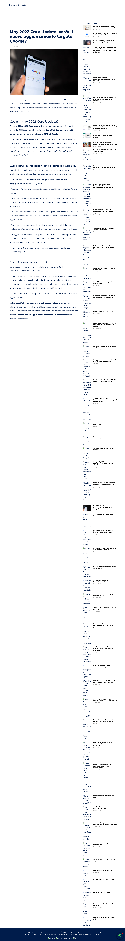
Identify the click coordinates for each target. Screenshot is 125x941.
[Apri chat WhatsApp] (120, 936)
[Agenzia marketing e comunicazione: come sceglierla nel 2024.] (87, 85)
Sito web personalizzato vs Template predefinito (102, 582)
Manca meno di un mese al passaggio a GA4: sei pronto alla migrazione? (103, 212)
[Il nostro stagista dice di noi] (87, 873)
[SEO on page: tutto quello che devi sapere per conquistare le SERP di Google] (87, 333)
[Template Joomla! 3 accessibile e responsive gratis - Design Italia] (87, 729)
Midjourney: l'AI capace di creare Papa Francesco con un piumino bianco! (104, 248)
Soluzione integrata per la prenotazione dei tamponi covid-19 (105, 824)
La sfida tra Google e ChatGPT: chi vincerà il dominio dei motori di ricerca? (104, 382)
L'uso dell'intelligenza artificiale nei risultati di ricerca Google (104, 297)
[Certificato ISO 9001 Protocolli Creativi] (64, 938)
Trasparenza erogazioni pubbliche (92, 932)
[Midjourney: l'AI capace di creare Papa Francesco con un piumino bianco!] (87, 255)
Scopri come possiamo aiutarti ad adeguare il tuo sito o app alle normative (104, 745)
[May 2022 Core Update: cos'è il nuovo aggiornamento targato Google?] (87, 508)
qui (69, 174)
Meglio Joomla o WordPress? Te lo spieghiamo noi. (104, 151)
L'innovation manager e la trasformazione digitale (102, 667)
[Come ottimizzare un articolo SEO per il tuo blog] (87, 351)
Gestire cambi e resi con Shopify (104, 312)
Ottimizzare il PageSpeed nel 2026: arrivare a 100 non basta (105, 35)
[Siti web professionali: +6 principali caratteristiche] (87, 572)
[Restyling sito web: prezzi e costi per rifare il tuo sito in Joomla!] (87, 688)
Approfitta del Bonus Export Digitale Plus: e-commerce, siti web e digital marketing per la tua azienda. (105, 99)
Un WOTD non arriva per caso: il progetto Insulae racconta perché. (104, 27)
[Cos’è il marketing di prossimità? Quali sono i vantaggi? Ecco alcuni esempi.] (87, 492)
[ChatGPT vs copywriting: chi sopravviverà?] (87, 287)
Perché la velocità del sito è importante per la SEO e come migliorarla (103, 649)
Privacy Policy (27, 932)
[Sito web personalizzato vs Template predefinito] (87, 585)
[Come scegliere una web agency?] (87, 440)
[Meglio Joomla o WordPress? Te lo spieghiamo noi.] (87, 156)
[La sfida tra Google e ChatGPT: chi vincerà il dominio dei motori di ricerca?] (87, 387)
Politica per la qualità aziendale (75, 934)
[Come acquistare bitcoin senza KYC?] (87, 799)
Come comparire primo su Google (104, 860)
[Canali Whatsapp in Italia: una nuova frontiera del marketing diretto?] (87, 135)
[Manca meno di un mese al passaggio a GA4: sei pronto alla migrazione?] (87, 217)
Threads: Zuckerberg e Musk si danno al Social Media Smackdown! (104, 167)
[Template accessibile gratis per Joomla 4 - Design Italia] (87, 235)
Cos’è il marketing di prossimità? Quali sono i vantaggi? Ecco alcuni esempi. (104, 485)
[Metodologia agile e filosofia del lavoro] (87, 884)
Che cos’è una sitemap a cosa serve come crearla (105, 844)
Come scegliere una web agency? (104, 437)
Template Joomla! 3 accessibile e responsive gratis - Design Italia (104, 721)
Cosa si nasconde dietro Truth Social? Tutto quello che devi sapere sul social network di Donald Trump (103, 766)
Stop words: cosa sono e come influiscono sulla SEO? (103, 516)
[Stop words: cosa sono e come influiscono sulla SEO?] (87, 521)
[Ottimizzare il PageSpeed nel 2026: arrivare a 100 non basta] (87, 35)
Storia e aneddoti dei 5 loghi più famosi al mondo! (103, 595)
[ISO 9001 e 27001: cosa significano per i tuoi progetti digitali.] (87, 42)
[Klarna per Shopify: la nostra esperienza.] (87, 428)
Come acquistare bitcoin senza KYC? (103, 797)
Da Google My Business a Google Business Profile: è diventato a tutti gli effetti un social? (105, 128)
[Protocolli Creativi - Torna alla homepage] (17, 5)
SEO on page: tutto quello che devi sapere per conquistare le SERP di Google (104, 325)
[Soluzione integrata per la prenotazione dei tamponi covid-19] (87, 831)
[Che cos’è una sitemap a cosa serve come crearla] (87, 849)
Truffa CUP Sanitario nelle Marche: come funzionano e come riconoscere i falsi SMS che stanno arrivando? (104, 51)
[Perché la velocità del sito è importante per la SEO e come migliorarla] (87, 654)
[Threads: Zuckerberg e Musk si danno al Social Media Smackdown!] (87, 173)
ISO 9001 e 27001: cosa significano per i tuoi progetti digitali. (104, 42)
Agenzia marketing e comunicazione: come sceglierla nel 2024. (104, 80)
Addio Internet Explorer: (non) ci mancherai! (104, 269)
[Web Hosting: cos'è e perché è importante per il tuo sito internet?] (87, 707)
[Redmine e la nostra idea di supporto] (87, 896)
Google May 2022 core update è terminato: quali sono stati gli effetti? (103, 464)
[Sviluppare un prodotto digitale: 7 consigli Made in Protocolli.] (87, 368)
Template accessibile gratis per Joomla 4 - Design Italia (103, 229)
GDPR (65, 932)
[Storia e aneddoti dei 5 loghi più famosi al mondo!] (87, 599)
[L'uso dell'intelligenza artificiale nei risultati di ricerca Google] (87, 302)
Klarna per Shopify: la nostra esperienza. (102, 424)
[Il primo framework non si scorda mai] (87, 921)
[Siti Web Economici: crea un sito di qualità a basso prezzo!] (87, 555)
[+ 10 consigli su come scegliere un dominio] (87, 614)
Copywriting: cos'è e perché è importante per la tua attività (103, 532)
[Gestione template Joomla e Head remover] (87, 909)
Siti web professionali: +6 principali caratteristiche (104, 568)
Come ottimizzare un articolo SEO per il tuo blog (104, 347)
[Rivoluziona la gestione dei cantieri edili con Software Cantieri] (87, 144)
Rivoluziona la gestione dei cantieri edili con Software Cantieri (105, 144)
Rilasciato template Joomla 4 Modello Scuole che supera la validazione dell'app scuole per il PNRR (104, 188)
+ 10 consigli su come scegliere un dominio (104, 609)
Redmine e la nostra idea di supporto (102, 894)
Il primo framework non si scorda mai (104, 919)
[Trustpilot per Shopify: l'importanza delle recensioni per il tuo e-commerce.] (87, 409)
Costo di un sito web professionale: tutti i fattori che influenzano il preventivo (105, 626)
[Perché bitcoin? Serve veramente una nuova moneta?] (87, 813)
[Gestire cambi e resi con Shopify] (87, 315)
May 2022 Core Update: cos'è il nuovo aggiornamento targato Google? (103, 508)
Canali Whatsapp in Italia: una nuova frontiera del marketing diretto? (103, 136)
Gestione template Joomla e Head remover (104, 905)
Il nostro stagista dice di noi (102, 871)
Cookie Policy (36, 932)
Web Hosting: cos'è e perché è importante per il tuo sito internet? (105, 700)
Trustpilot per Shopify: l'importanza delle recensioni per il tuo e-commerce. (105, 401)
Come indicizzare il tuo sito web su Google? (104, 449)
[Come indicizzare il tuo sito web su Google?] (87, 453)
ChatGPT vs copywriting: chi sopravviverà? (102, 283)
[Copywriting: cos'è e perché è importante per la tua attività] (87, 537)
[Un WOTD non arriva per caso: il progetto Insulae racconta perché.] (87, 27)
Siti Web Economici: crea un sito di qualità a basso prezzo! (104, 549)
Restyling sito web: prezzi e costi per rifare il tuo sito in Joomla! (104, 682)
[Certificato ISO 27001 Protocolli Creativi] (51, 938)
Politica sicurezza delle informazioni (95, 934)
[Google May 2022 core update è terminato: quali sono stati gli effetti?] (87, 470)
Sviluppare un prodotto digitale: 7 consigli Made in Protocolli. (104, 361)
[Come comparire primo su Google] (87, 863)
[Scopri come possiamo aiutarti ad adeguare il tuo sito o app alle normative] (87, 751)
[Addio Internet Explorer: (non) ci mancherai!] (87, 273)
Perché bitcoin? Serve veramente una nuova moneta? (104, 808)
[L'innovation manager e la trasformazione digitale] (87, 671)
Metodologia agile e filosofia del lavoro (104, 881)
